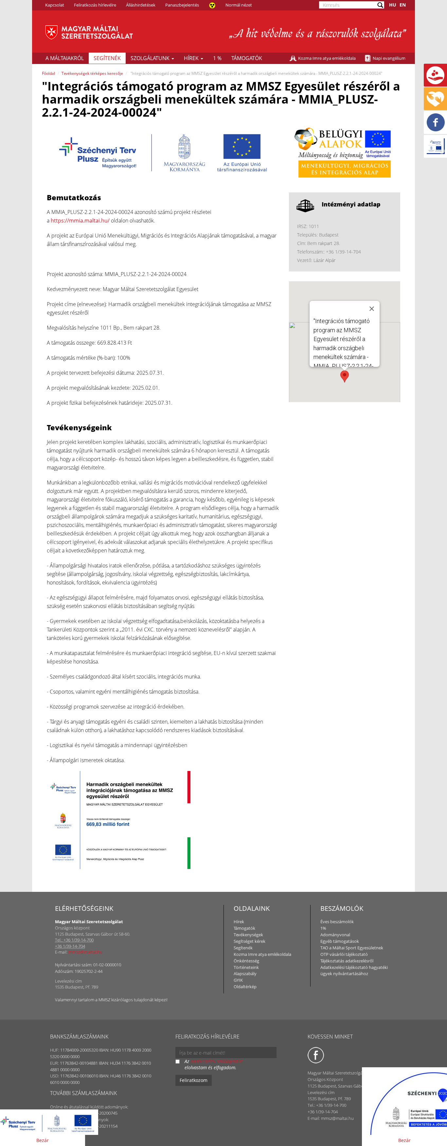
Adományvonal (335, 935)
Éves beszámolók (337, 922)
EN (403, 5)
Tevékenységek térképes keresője (92, 73)
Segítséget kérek (249, 941)
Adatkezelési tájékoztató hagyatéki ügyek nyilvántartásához (354, 970)
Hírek (192, 58)
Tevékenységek (248, 935)
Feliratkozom (193, 1080)
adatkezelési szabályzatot (216, 1061)
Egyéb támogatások (339, 941)
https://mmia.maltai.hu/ (80, 220)
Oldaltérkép (245, 987)
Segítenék (107, 58)
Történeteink (246, 967)
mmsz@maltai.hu (85, 952)
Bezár (42, 1140)
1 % (217, 58)
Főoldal (48, 73)
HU (392, 5)
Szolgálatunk (151, 58)
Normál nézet (238, 5)
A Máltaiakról (64, 58)
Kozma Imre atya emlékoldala (327, 58)
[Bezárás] (372, 309)
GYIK (238, 980)
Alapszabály (245, 973)
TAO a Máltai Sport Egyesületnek (351, 948)
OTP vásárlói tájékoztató (344, 954)
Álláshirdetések (140, 5)
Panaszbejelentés (182, 5)
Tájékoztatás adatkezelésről (346, 961)
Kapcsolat (54, 5)
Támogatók (246, 58)
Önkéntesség (246, 961)
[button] (344, 376)
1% (323, 928)
